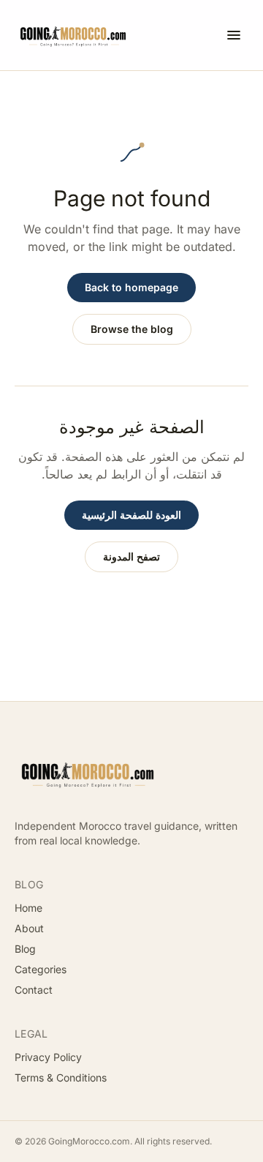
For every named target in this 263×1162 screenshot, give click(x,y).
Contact (34, 989)
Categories (40, 969)
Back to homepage (131, 287)
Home (28, 908)
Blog (25, 948)
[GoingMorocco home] (73, 35)
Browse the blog (132, 329)
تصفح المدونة (131, 556)
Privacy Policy (48, 1057)
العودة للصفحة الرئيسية (131, 515)
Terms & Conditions (61, 1077)
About (29, 928)
